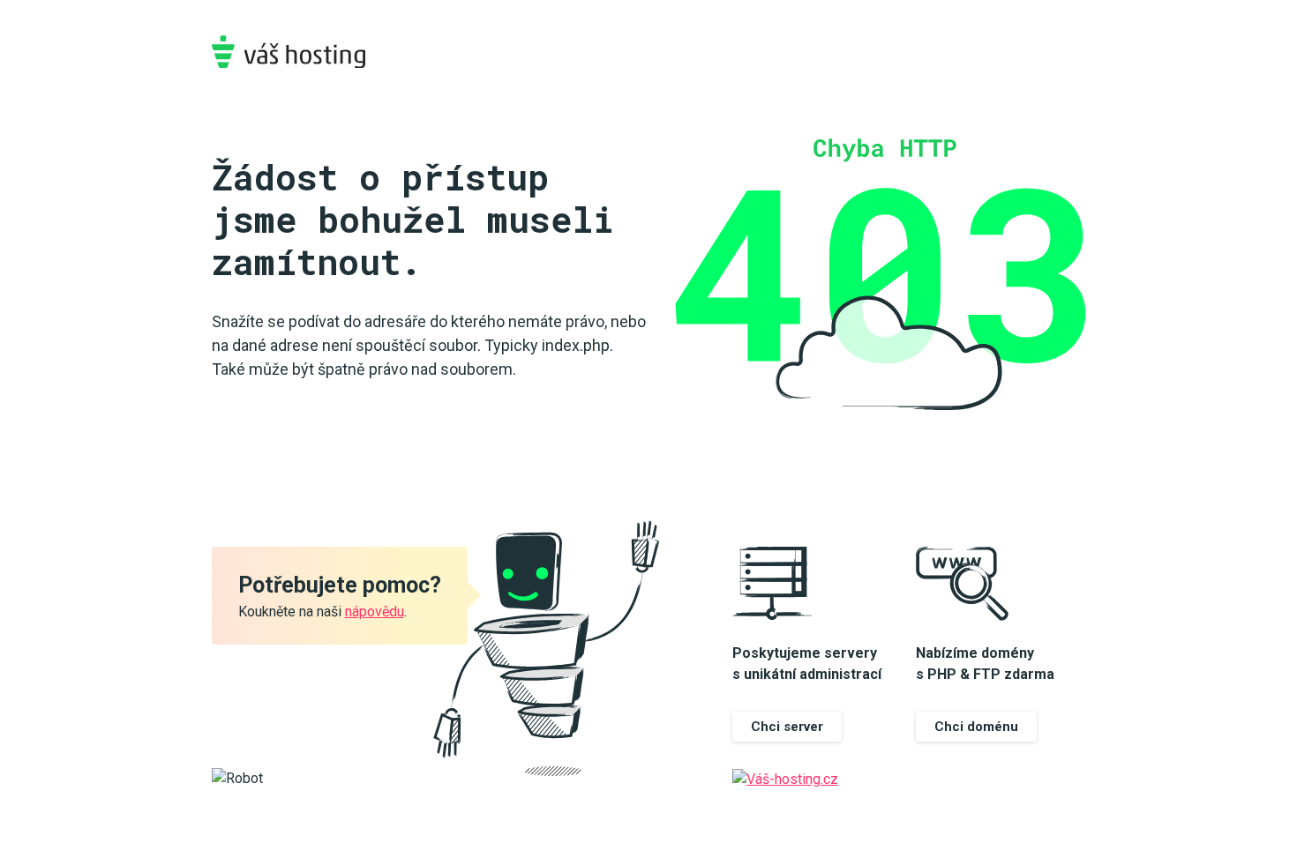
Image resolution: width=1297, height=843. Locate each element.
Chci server (787, 727)
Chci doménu (976, 727)
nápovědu (374, 611)
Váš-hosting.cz (288, 51)
